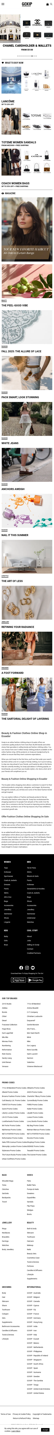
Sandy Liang (7, 1058)
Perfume (30, 1266)
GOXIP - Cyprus (33, 1305)
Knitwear (7, 872)
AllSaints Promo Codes (36, 1088)
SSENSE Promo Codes (35, 1146)
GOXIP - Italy (32, 1335)
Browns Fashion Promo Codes (14, 1096)
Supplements (32, 1279)
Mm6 (29, 1037)
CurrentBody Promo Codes (37, 1100)
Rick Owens (6, 1054)
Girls (6, 941)
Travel (4, 1202)
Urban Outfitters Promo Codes (14, 1159)
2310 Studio (6, 1004)
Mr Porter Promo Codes (11, 1125)
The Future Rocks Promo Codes (14, 1155)
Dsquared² (31, 1020)
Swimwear (8, 914)
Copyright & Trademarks (42, 1414)
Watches (30, 922)
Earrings (5, 1241)
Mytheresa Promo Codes (11, 1130)
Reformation (7, 1050)
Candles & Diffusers (34, 1270)
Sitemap (36, 1418)
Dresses (7, 885)
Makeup (30, 1245)
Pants (6, 889)
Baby (6, 936)
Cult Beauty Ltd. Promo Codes (13, 1100)
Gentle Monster (33, 1025)
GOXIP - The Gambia (35, 1381)
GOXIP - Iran (32, 1331)
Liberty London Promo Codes (13, 1113)
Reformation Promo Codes (12, 1138)
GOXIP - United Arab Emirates (38, 1389)
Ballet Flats (31, 1185)
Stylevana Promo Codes (11, 1151)
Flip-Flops (31, 1206)
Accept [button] (45, 1430)
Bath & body (32, 1229)
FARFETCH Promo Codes (11, 1105)
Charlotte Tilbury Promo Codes (39, 1096)
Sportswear (8, 876)
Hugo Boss (6, 1029)
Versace (5, 1066)
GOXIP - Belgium (33, 1297)
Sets (3, 1318)
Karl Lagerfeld (7, 1033)
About (29, 936)
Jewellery (7, 910)
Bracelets (5, 1237)
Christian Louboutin (34, 1016)
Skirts (6, 893)
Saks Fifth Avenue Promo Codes (14, 1142)
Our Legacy (31, 1046)
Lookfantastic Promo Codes (13, 1121)
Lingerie (7, 922)
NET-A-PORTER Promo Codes (13, 1134)
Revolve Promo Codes (35, 1138)
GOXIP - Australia (34, 1293)
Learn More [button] (15, 1431)
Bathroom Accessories (11, 1326)
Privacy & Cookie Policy (22, 1414)
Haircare (30, 1241)
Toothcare (31, 1237)
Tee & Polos (31, 868)
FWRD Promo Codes (35, 1105)
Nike (28, 1041)
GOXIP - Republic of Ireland (37, 1356)
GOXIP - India (32, 1326)
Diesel (4, 1020)
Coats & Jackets (10, 880)
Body (4, 1293)
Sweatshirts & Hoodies (36, 889)
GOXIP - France (33, 1314)
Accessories (8, 905)
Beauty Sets (31, 1254)
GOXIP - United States (35, 1393)
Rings (4, 1229)
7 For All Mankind (33, 1004)
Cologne (5, 1314)
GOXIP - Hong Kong (34, 1322)
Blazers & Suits (33, 876)
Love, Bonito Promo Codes (37, 1121)
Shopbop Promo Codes (36, 1142)
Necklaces (6, 1233)
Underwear (31, 918)
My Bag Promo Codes (35, 1125)
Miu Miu (5, 1037)
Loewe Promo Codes (35, 1117)
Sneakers (30, 1193)
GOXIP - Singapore (34, 1360)
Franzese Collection (9, 1025)
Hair (3, 1297)
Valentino (30, 1062)
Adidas (4, 1008)
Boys (6, 945)
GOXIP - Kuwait (33, 1339)
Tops (6, 868)
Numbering (6, 1046)
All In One (7, 897)
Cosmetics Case (33, 1258)
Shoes (6, 918)
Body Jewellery (8, 1249)
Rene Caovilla (32, 1050)
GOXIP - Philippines (34, 1351)
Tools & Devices (33, 1262)
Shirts (29, 872)
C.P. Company (32, 1012)
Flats (29, 1181)
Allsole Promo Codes (10, 1092)
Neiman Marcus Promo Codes (38, 1130)
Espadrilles (31, 1198)
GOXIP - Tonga (32, 1385)
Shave (4, 1305)
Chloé (4, 1016)
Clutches (5, 1189)
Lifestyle (30, 1274)
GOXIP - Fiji (31, 1310)
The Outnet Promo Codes (37, 1155)
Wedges (30, 1210)
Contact (30, 949)
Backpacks (6, 1198)
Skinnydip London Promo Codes (14, 1146)
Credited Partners (34, 953)
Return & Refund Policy (22, 1418)
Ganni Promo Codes (10, 1109)
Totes (4, 1185)
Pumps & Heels (33, 1189)
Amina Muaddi (32, 1008)
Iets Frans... (31, 1029)
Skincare (30, 1233)
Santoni (30, 1058)
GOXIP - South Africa (35, 1364)
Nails (29, 1249)
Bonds (4, 1012)
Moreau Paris (7, 1041)
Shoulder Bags (7, 1181)
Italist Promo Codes (34, 1109)
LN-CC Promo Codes (10, 1117)
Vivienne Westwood (34, 1066)
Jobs (29, 941)
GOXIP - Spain (32, 1368)
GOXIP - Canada (33, 1301)
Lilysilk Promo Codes (35, 1113)
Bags (6, 901)
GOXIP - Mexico (33, 1343)
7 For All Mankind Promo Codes (14, 1088)
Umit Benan (6, 1062)
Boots (29, 1214)
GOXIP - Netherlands (35, 1347)
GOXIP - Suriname (34, 1372)
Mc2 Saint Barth (33, 1033)
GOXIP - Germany (34, 1318)
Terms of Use (6, 1414)
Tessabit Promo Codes (35, 1151)
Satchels (5, 1193)
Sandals (30, 1202)
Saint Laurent (32, 1054)
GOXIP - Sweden (33, 1376)
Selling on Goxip (33, 945)
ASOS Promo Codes (34, 1092)
